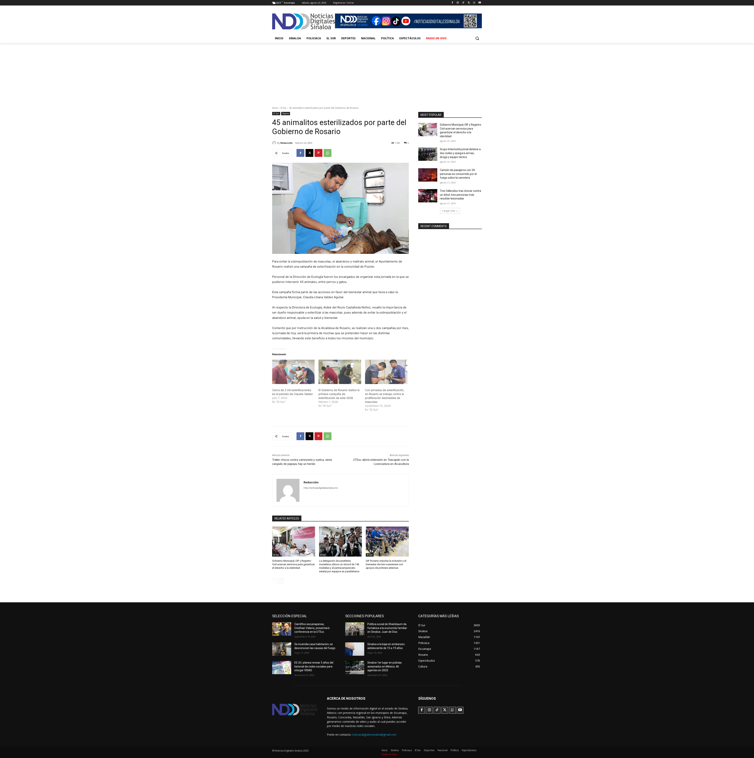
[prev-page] (274, 580)
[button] (477, 38)
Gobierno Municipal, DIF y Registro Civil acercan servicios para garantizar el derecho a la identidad (293, 564)
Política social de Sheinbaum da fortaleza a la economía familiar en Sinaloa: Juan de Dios (387, 628)
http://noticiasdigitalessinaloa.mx (321, 487)
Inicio (275, 108)
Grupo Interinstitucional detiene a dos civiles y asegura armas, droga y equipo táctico (460, 153)
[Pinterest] (318, 153)
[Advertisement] (377, 72)
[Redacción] (274, 143)
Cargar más (448, 210)
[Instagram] (458, 3)
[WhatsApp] (474, 3)
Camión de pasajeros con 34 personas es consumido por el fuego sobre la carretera (458, 173)
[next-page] (280, 580)
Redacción (286, 142)
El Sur (283, 108)
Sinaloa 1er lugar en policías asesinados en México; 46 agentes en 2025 (384, 666)
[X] (469, 3)
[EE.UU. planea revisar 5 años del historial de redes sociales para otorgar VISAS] (281, 667)
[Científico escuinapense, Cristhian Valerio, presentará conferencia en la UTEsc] (281, 629)
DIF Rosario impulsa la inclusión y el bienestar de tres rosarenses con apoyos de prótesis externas (386, 564)
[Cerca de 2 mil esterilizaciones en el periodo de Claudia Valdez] (293, 372)
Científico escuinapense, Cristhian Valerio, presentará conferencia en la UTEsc (311, 628)
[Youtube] (479, 3)
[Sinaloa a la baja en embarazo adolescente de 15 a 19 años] (354, 649)
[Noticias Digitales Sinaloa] (303, 21)
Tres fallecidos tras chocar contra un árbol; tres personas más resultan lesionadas (460, 194)
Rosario (285, 113)
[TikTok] (463, 3)
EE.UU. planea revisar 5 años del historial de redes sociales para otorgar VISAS (313, 666)
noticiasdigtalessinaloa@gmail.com (374, 734)
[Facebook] (452, 3)
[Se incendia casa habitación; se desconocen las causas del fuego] (281, 649)
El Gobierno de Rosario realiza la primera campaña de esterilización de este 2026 (339, 394)
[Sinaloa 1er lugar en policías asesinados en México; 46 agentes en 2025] (354, 667)
